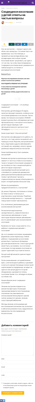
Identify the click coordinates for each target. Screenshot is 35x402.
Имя (2, 359)
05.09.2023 (18, 22)
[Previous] (16, 99)
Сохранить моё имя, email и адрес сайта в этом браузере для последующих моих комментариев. (18, 385)
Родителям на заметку (12, 8)
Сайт (3, 375)
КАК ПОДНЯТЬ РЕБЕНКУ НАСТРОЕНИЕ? (14, 83)
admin (11, 22)
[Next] (19, 99)
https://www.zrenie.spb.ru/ (19, 129)
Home (2, 8)
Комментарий (7, 335)
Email (3, 367)
